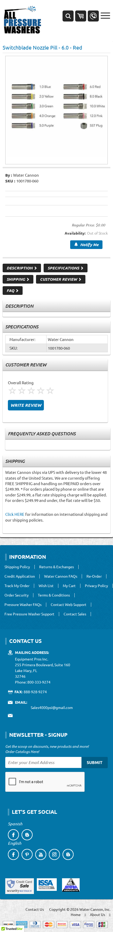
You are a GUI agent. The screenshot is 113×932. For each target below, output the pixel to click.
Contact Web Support (68, 605)
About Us (97, 914)
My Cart (69, 586)
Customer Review (59, 279)
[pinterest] (27, 854)
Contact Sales (75, 614)
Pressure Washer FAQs (23, 605)
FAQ (11, 290)
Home (76, 914)
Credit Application (19, 576)
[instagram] (54, 854)
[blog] (27, 834)
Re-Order (94, 576)
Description (20, 267)
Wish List (46, 586)
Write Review (26, 405)
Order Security (16, 595)
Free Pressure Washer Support (29, 614)
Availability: (75, 233)
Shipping (16, 279)
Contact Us (34, 909)
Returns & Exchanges (56, 567)
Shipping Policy (17, 567)
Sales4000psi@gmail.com (52, 707)
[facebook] (13, 834)
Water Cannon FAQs (60, 576)
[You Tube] (40, 854)
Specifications (64, 267)
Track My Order (16, 586)
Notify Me (88, 244)
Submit (94, 762)
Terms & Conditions (54, 595)
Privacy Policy (96, 586)
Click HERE (14, 514)
